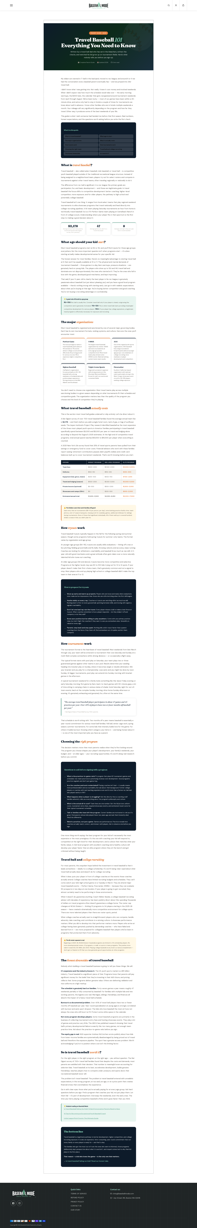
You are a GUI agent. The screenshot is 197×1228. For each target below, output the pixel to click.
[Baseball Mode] (98, 5)
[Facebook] (13, 1203)
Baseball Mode (25, 1225)
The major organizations (73, 140)
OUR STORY (75, 1210)
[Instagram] (19, 1203)
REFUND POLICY (77, 1197)
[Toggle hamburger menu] (47, 5)
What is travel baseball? (73, 136)
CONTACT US (76, 1206)
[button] (183, 5)
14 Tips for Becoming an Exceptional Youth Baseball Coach (85, 1114)
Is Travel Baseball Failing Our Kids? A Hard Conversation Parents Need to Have (92, 1109)
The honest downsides (72, 153)
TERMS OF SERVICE (79, 1193)
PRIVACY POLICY (77, 1202)
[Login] (176, 5)
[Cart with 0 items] (183, 5)
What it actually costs (107, 140)
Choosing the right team (73, 149)
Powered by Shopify (36, 1225)
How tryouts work (71, 145)
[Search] (169, 5)
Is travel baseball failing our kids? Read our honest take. (87, 1161)
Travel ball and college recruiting (111, 149)
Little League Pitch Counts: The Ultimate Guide (81, 1118)
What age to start (106, 136)
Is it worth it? (104, 153)
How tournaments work (108, 145)
